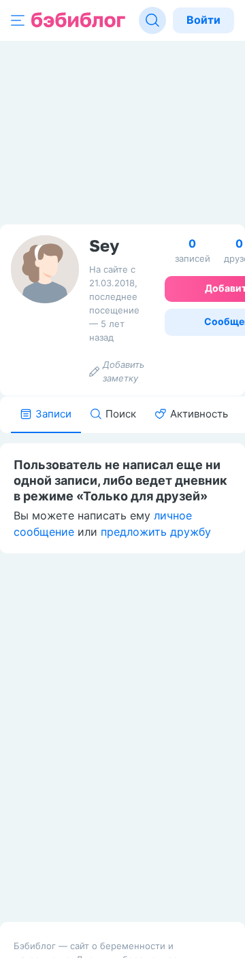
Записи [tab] (53, 413)
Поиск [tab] (120, 413)
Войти (203, 20)
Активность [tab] (199, 413)
